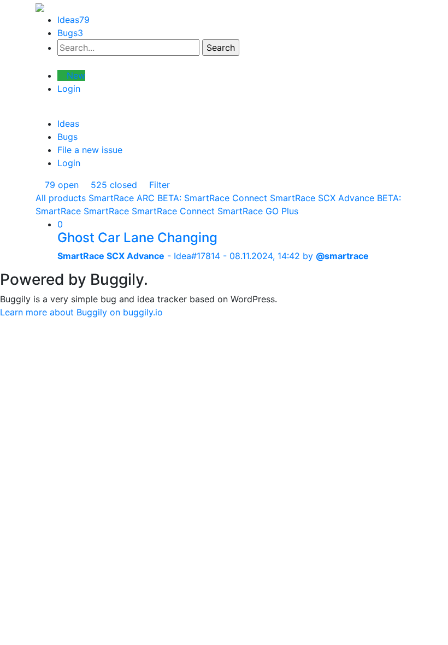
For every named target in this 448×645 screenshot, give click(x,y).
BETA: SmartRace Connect (212, 197)
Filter (158, 184)
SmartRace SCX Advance (322, 197)
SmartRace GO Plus (257, 211)
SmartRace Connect (173, 211)
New (74, 75)
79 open (60, 184)
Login (68, 88)
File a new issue (89, 149)
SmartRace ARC (122, 197)
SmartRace (106, 211)
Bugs (70, 32)
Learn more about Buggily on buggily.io (81, 312)
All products (61, 197)
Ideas (73, 19)
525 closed (112, 184)
